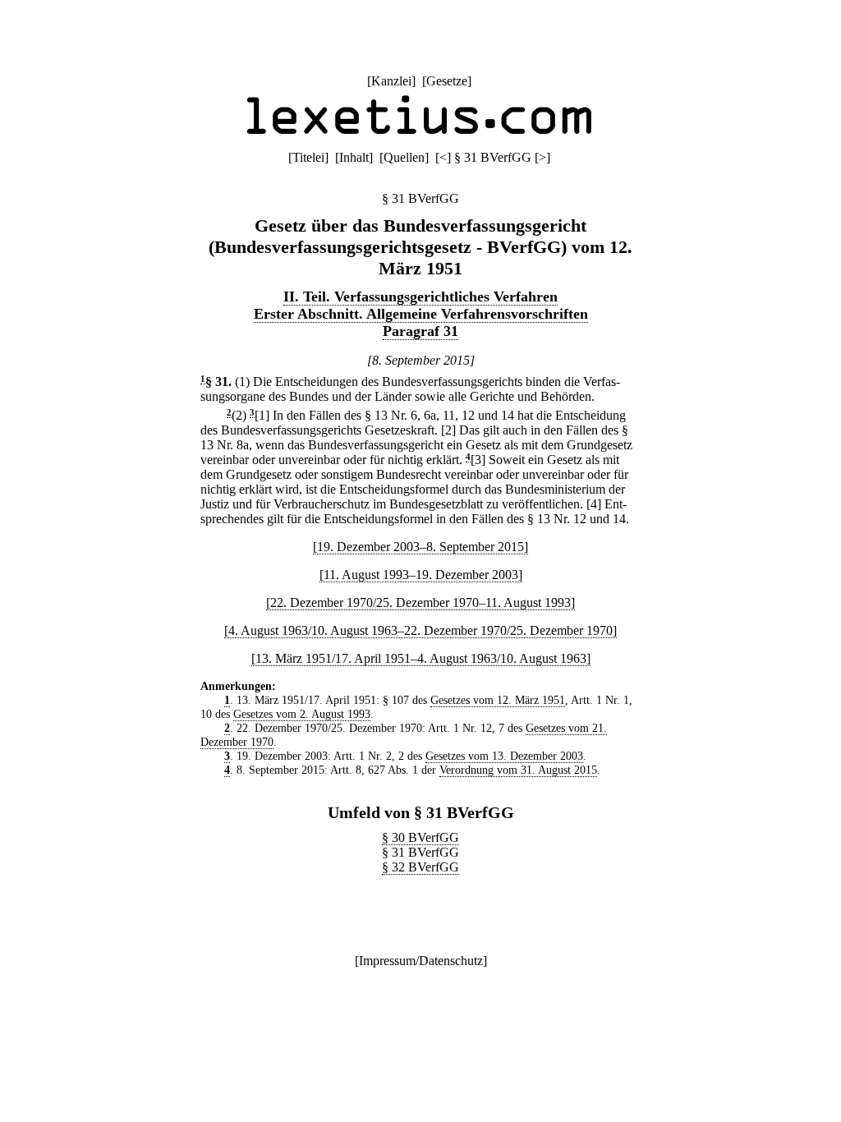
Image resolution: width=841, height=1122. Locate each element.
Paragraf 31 (420, 331)
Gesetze (446, 81)
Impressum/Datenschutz (421, 961)
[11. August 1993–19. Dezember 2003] (420, 575)
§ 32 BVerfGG (420, 867)
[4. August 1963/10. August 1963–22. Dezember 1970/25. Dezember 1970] (420, 630)
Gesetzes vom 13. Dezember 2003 (504, 755)
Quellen (404, 157)
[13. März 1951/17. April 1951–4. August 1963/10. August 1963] (421, 658)
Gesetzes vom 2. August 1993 (301, 713)
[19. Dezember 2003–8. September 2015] (420, 547)
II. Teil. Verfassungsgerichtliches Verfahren (420, 296)
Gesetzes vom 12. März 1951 (497, 699)
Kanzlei (391, 81)
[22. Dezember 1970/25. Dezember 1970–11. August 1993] (420, 602)
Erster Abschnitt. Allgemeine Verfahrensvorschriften (421, 314)
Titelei (308, 157)
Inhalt (354, 157)
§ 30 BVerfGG (420, 837)
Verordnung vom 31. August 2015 (518, 769)
